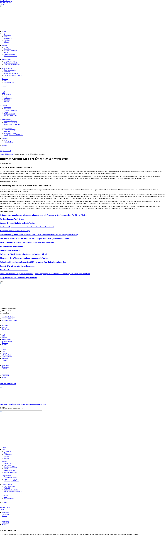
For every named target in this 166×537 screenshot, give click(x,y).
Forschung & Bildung (10, 50)
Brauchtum (7, 49)
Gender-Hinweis (8, 383)
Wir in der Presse (9, 82)
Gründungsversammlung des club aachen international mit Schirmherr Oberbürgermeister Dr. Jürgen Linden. (43, 215)
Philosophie (7, 35)
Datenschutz (5, 367)
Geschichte (7, 47)
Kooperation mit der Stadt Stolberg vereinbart (18, 278)
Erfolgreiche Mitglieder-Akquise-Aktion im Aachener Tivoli (23, 254)
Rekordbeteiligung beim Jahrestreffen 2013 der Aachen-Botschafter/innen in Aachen (33, 262)
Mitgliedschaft (6, 59)
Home (4, 31)
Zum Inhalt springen (6, 1)
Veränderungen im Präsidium (11, 246)
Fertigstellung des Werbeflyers (12, 219)
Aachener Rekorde (9, 54)
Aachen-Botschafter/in (10, 63)
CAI (3, 33)
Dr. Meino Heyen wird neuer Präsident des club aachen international (27, 227)
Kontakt (4, 86)
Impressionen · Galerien (11, 73)
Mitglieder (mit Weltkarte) (12, 64)
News (5, 80)
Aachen (4, 45)
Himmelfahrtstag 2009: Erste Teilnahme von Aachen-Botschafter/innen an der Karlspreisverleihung (39, 235)
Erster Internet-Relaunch (10, 250)
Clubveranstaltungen (10, 70)
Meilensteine (8, 38)
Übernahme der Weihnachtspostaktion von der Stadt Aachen (24, 258)
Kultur (6, 52)
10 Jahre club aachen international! (14, 270)
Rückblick (7, 72)
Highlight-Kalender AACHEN (13, 75)
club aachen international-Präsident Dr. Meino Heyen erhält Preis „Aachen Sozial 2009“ (34, 239)
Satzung (6, 42)
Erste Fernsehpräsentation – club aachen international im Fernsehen (27, 242)
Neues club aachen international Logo (15, 231)
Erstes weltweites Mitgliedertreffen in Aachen (17, 223)
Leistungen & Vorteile (10, 61)
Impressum (5, 365)
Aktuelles (5, 79)
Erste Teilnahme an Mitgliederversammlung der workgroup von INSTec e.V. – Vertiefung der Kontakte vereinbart (45, 274)
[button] (2, 281)
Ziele (5, 36)
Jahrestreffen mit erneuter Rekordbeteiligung (17, 266)
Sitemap (4, 369)
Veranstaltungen (7, 68)
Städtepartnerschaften (10, 56)
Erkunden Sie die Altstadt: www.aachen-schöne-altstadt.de (23, 404)
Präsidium (7, 40)
